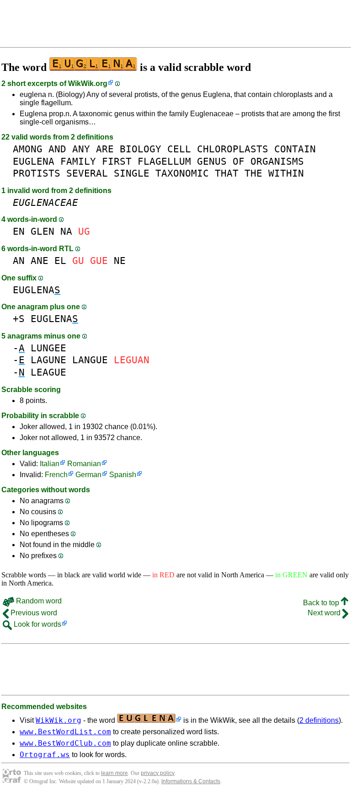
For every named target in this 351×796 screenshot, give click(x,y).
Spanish (122, 475)
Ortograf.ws (45, 754)
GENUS (212, 161)
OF (239, 161)
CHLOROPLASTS (232, 149)
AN (19, 260)
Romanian (84, 464)
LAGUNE (48, 360)
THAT (227, 173)
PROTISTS (36, 173)
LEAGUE (48, 372)
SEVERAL (87, 173)
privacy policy (158, 773)
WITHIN (286, 173)
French (56, 475)
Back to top (322, 603)
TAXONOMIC (182, 173)
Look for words (36, 624)
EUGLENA (33, 161)
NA (66, 231)
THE (253, 173)
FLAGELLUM (164, 161)
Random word (38, 601)
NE (120, 260)
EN (19, 231)
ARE (105, 149)
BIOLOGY (140, 149)
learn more (114, 773)
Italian (49, 464)
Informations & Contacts (190, 781)
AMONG (28, 149)
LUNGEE (48, 348)
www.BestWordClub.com (65, 743)
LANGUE (90, 360)
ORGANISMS (277, 161)
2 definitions (319, 720)
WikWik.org (87, 83)
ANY (81, 149)
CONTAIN (295, 149)
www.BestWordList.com (65, 731)
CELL (179, 149)
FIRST (117, 161)
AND (57, 149)
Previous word (33, 613)
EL (60, 260)
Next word (325, 613)
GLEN (42, 231)
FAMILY (78, 161)
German (88, 475)
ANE (39, 260)
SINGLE (131, 173)
